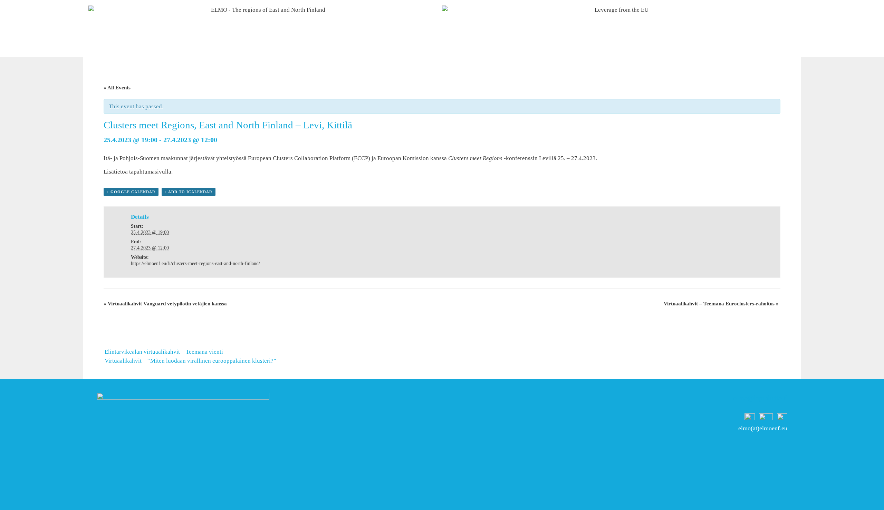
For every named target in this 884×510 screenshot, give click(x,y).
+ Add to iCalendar (188, 192)
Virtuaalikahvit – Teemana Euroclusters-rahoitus (721, 303)
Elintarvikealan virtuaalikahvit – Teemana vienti (164, 352)
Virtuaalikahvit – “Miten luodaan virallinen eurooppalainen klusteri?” (190, 360)
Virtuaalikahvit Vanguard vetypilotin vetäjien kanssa (165, 303)
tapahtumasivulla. (151, 171)
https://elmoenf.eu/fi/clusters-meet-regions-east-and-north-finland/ (195, 263)
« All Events (117, 87)
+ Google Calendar (131, 192)
